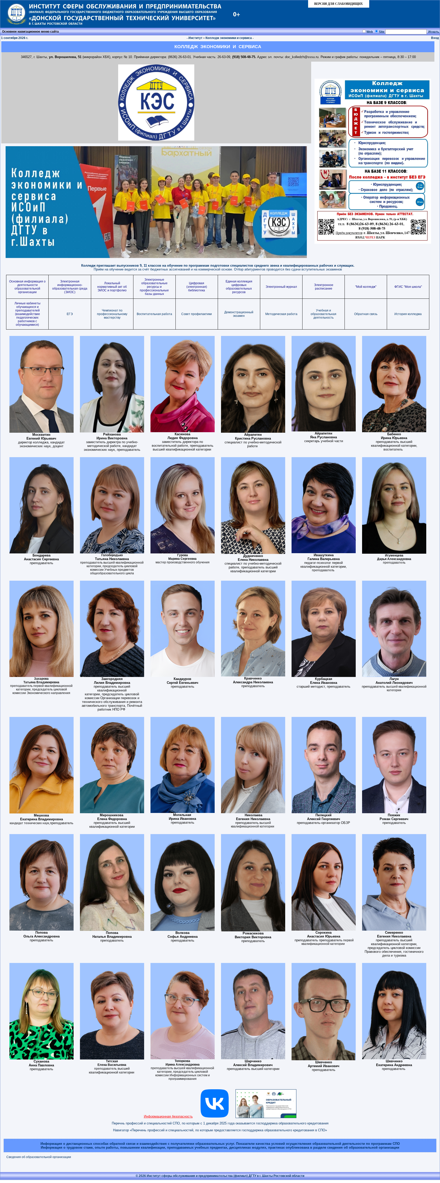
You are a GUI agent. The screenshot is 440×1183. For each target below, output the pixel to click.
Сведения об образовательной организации (38, 1157)
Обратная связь (365, 314)
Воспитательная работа (154, 314)
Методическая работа (281, 314)
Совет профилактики (196, 314)
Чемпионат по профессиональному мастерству (112, 314)
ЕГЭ (70, 314)
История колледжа (408, 314)
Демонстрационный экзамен (238, 314)
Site (381, 32)
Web (369, 32)
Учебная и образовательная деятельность (323, 314)
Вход (435, 38)
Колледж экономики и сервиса (228, 38)
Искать (433, 32)
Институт (195, 38)
